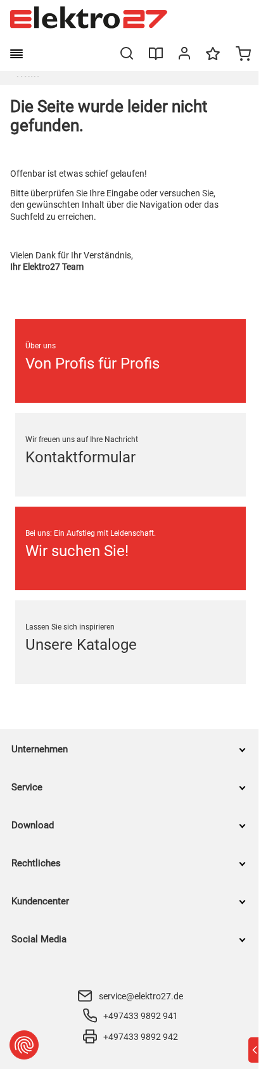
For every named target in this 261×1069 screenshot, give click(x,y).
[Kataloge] (156, 58)
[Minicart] (243, 55)
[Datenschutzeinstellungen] (24, 1045)
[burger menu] (16, 53)
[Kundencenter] (184, 56)
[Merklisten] (213, 59)
